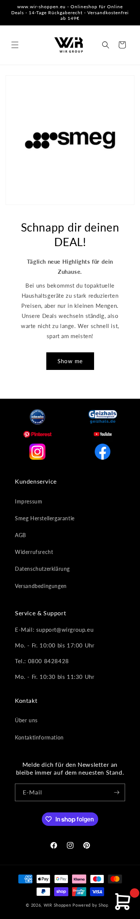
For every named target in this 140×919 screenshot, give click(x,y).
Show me (70, 361)
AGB (20, 535)
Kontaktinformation (39, 737)
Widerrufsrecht (34, 552)
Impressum (28, 501)
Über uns (26, 720)
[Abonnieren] (116, 792)
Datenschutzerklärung (42, 569)
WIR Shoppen (57, 905)
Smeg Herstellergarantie (45, 518)
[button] (15, 45)
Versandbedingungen (41, 586)
